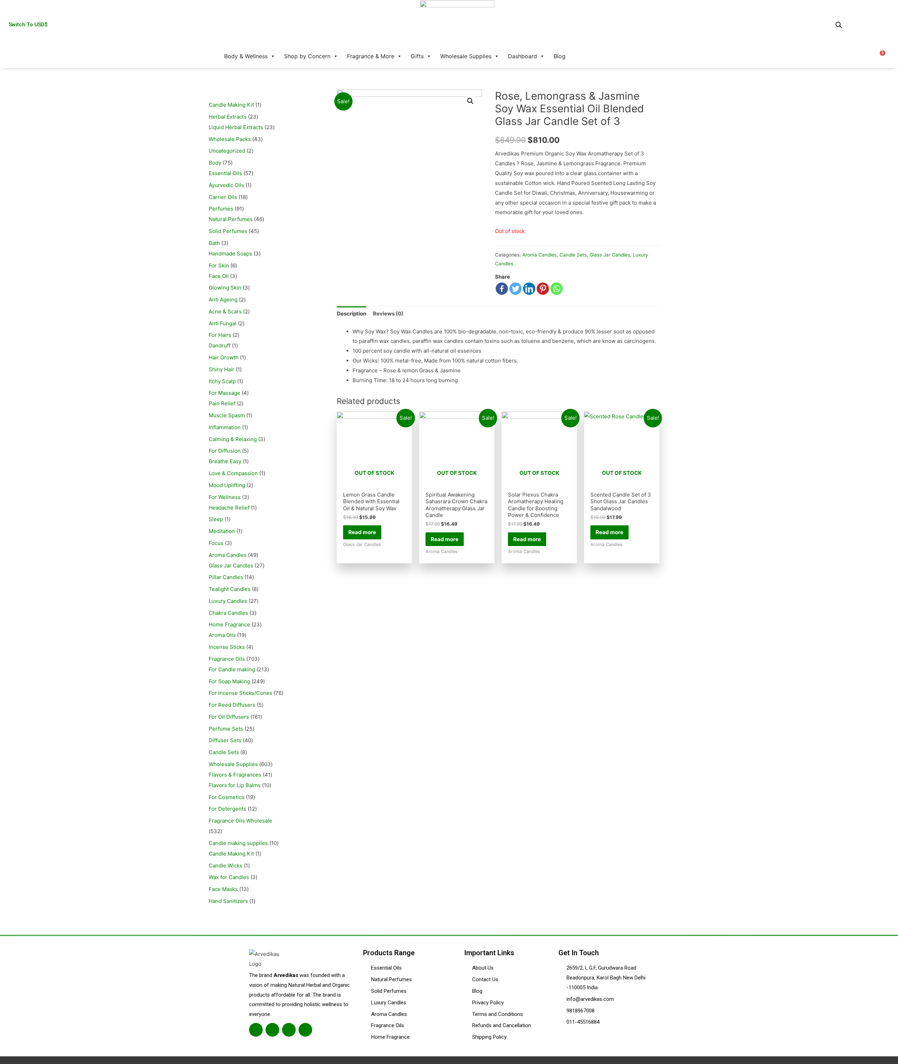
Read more (362, 532)
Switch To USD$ (28, 24)
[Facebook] (502, 288)
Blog (559, 56)
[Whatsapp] (556, 288)
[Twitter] (515, 288)
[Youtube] (305, 1030)
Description (351, 313)
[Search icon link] (579, 56)
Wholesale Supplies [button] (465, 56)
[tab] (351, 313)
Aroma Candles (539, 255)
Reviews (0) (388, 313)
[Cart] (880, 56)
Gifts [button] (417, 56)
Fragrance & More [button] (370, 56)
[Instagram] (289, 1030)
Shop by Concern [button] (307, 56)
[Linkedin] (529, 288)
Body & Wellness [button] (246, 56)
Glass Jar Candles (610, 255)
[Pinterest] (543, 288)
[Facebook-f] (256, 1030)
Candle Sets (573, 255)
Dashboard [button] (522, 56)
